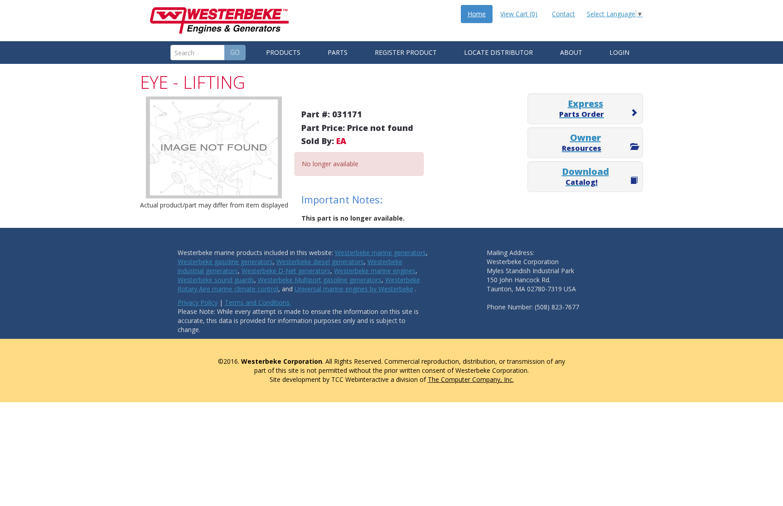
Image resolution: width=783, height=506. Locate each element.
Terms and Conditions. (258, 302)
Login (619, 52)
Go (235, 52)
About (571, 52)
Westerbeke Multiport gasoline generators (320, 279)
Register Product (406, 52)
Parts (338, 52)
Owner (581, 142)
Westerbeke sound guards (216, 279)
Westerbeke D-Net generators (286, 270)
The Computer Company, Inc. (471, 379)
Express (581, 108)
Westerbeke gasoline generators (225, 261)
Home (477, 14)
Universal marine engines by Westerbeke (354, 288)
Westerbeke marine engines (375, 270)
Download (585, 176)
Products (283, 52)
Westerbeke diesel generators (320, 261)
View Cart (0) (518, 14)
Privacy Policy (198, 302)
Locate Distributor (498, 52)
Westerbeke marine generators (380, 252)
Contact (563, 14)
